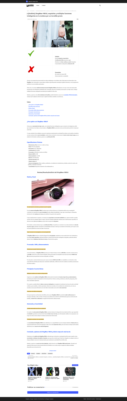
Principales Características (34, 112)
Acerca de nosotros (91, 399)
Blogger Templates (34, 399)
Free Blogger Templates (48, 399)
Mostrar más (75, 365)
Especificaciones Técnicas (34, 106)
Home (38, 5)
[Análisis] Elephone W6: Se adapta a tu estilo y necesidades (34, 378)
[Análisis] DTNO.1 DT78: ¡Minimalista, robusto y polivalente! (68, 378)
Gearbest (33, 353)
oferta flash (44, 353)
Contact (43, 5)
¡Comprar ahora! (52, 350)
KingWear (38, 353)
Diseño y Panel (32, 108)
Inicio (28, 10)
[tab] (38, 5)
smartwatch (32, 10)
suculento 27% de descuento (70, 95)
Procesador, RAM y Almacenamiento (36, 110)
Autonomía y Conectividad (34, 113)
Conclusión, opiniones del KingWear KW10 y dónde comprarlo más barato (44, 115)
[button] (100, 5)
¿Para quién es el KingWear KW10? (36, 104)
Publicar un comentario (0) (52, 392)
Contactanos (98, 399)
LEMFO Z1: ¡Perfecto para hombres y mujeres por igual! (52, 378)
